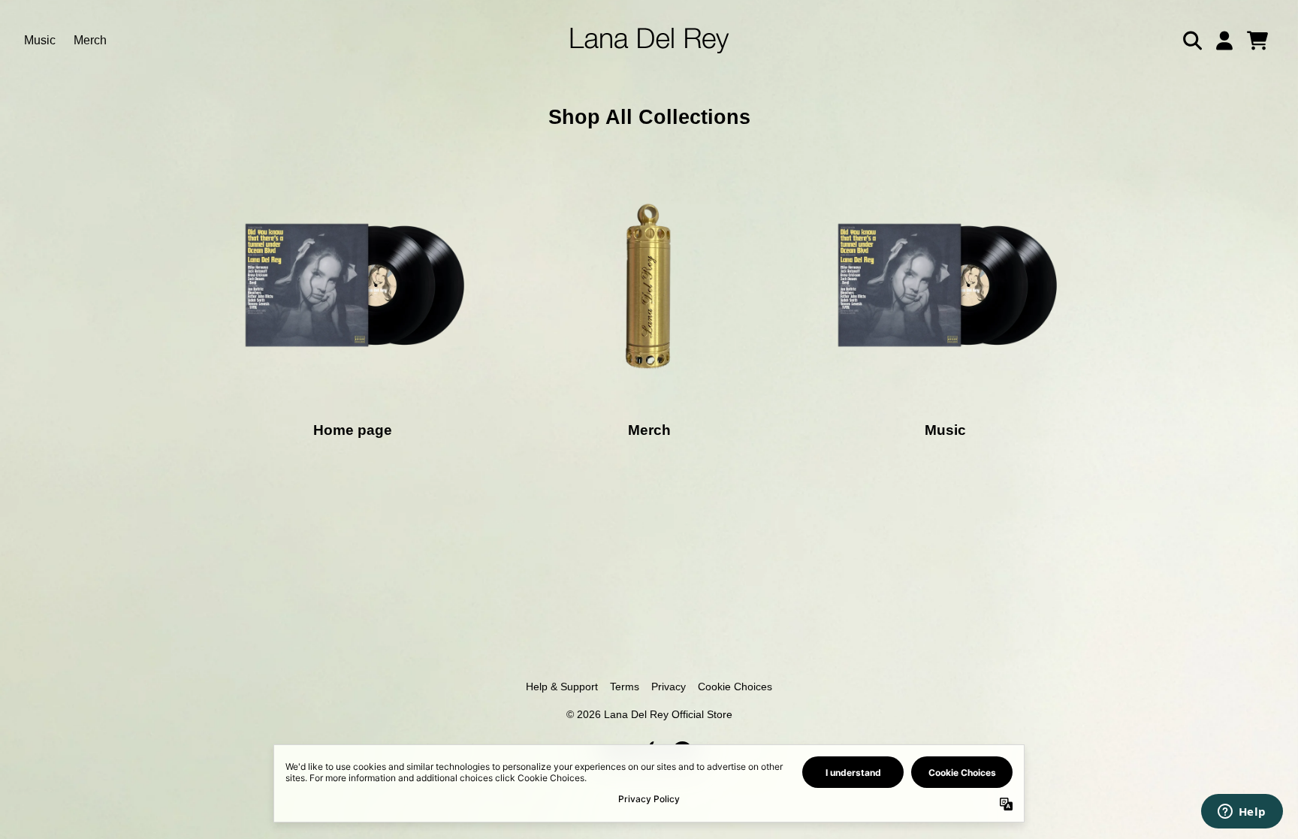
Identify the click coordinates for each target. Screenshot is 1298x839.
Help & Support (562, 687)
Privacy (668, 687)
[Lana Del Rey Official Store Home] (649, 40)
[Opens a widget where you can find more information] (1241, 812)
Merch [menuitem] (90, 40)
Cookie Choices (735, 687)
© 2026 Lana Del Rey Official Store (649, 714)
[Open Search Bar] (1191, 40)
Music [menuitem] (40, 40)
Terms (624, 687)
